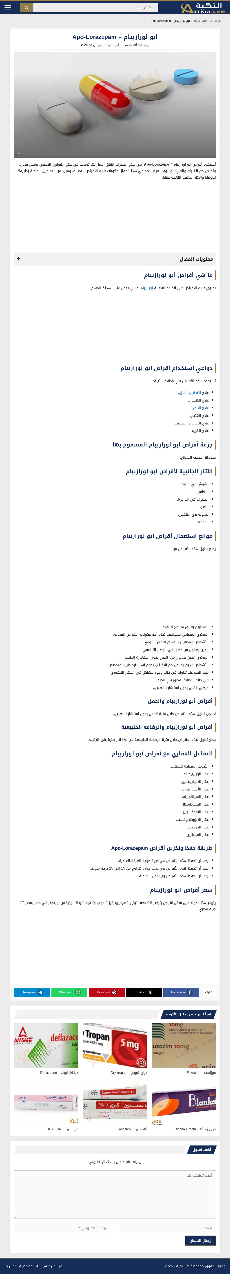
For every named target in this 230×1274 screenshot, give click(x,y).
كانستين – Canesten (132, 1129)
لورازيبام (147, 287)
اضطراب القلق (190, 392)
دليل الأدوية (200, 21)
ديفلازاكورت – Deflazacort (59, 1073)
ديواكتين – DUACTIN (62, 1129)
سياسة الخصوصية (33, 1266)
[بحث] (26, 7)
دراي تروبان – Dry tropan (129, 1073)
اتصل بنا (10, 1266)
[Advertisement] (115, 217)
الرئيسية (216, 21)
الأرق (197, 407)
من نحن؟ (55, 1266)
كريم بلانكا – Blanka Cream (195, 1129)
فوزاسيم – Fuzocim (201, 1073)
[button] (115, 259)
